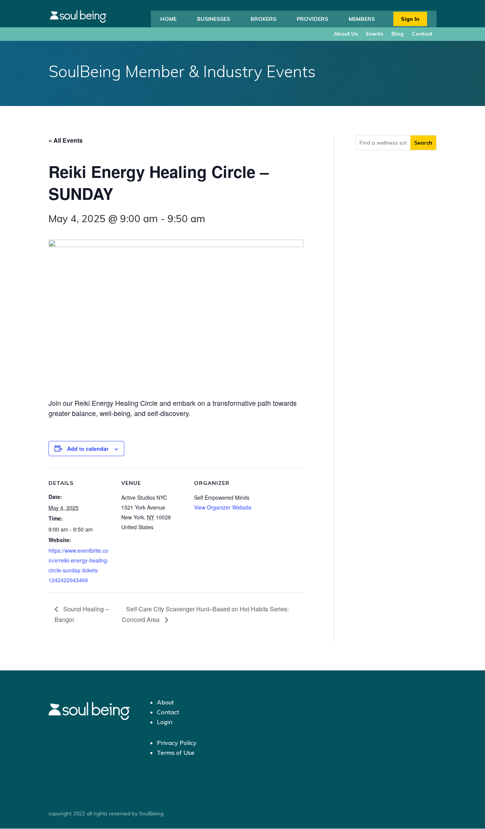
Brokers (263, 19)
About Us (346, 33)
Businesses (213, 19)
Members (362, 19)
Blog (397, 33)
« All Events (65, 140)
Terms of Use (175, 752)
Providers (312, 19)
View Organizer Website (223, 507)
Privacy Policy (177, 742)
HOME (168, 19)
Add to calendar (87, 448)
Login (164, 722)
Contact (422, 33)
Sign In (410, 19)
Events (374, 33)
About (165, 702)
